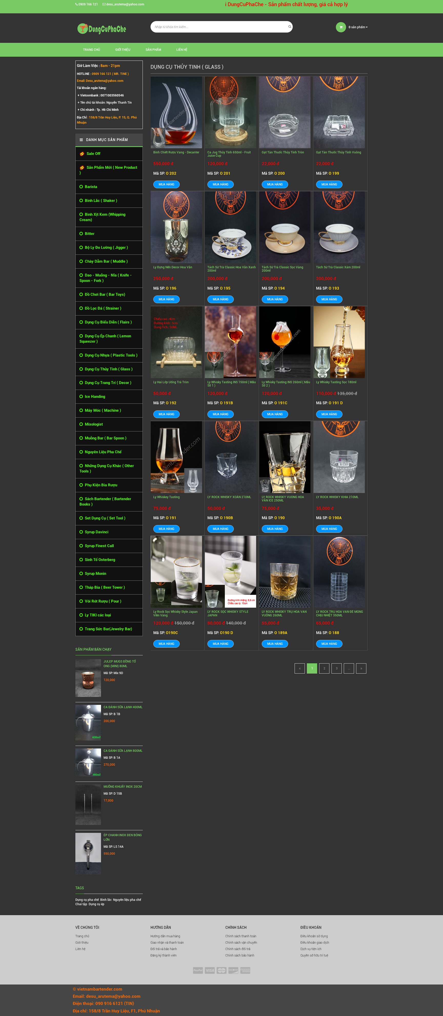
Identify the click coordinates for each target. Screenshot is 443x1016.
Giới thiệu (122, 50)
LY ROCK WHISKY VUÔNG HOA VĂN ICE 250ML (283, 498)
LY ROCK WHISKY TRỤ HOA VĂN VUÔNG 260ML (284, 613)
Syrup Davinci (95, 532)
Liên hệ (80, 949)
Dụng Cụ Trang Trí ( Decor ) (107, 382)
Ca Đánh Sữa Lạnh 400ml (123, 707)
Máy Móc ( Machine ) (102, 410)
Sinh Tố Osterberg (99, 559)
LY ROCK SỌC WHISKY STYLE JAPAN (227, 613)
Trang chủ (82, 936)
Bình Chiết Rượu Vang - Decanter (176, 152)
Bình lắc (106, 900)
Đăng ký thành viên (163, 955)
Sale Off (92, 153)
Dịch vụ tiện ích (310, 949)
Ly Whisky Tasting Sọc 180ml (336, 382)
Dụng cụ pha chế (87, 900)
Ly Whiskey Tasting (166, 497)
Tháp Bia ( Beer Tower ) (104, 587)
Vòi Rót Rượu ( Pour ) (102, 601)
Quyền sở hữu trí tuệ (314, 955)
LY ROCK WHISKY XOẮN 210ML (229, 497)
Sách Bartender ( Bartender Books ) (105, 502)
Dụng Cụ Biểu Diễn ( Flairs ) (107, 322)
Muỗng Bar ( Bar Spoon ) (104, 438)
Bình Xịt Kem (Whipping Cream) (102, 217)
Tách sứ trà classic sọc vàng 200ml (282, 268)
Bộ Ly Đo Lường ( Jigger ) (105, 247)
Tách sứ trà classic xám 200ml (338, 267)
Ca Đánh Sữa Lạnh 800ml (123, 751)
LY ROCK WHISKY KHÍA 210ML (337, 497)
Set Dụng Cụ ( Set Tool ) (104, 518)
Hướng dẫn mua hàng (165, 936)
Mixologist (93, 424)
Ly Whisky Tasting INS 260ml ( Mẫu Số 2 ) (286, 383)
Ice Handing (94, 396)
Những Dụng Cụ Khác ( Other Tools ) (106, 468)
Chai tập (81, 904)
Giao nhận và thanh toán (167, 942)
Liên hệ (181, 50)
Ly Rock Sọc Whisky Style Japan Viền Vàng (175, 613)
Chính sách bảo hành (239, 955)
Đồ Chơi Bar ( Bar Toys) (104, 294)
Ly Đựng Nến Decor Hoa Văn (172, 267)
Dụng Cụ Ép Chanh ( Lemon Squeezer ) (105, 339)
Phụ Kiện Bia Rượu (100, 485)
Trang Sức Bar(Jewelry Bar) (107, 629)
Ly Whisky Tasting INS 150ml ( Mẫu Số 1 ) (231, 383)
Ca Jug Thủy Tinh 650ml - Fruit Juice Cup (229, 154)
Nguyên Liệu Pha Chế (102, 452)
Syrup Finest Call (98, 546)
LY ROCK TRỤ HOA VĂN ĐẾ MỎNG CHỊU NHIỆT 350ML (339, 613)
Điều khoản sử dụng (314, 936)
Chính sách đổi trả (237, 949)
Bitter (88, 233)
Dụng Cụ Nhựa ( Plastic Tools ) (110, 355)
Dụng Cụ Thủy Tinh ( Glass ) (108, 369)
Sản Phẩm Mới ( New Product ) (108, 170)
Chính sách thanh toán (240, 936)
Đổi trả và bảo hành (163, 949)
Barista (90, 186)
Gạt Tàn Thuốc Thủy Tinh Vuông (338, 152)
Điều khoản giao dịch (314, 942)
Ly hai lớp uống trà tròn (171, 382)
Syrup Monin (94, 573)
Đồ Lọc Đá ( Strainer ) (102, 308)
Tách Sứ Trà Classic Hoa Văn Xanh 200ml (231, 268)
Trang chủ (91, 50)
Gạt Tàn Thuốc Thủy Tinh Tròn (283, 152)
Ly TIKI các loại (97, 615)
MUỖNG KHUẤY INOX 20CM (123, 786)
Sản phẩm (153, 50)
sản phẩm (357, 27)
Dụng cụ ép (96, 904)
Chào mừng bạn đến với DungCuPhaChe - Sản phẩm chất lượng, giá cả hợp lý (230, 4)
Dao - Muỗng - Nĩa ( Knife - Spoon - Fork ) (105, 278)
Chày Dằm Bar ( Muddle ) (105, 261)
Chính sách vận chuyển (241, 942)
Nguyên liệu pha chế (127, 900)
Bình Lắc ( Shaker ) (100, 200)
